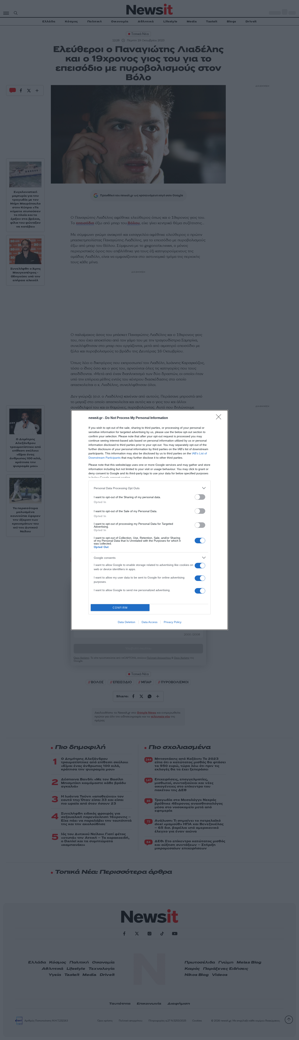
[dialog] (149, 520)
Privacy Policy (172, 622)
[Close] (220, 418)
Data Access (149, 622)
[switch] (200, 497)
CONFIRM (120, 607)
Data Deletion (126, 622)
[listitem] (149, 488)
